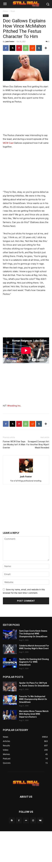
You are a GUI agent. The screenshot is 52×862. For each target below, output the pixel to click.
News (13, 11)
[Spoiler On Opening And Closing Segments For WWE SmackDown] (10, 663)
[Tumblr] (39, 48)
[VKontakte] (40, 820)
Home (5, 11)
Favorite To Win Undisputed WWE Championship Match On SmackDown (33, 699)
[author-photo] (26, 472)
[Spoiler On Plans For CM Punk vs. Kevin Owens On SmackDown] (10, 686)
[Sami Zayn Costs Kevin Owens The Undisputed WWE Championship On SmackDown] (10, 634)
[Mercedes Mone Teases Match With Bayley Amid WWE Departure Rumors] (10, 715)
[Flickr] (26, 820)
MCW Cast (8, 143)
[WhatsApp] (26, 48)
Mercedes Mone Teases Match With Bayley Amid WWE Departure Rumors (34, 714)
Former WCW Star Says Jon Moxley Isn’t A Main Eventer (14, 444)
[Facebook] (6, 48)
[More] (46, 48)
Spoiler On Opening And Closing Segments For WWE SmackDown (34, 662)
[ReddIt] (32, 48)
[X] (12, 48)
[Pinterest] (19, 48)
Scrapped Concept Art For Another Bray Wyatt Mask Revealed (37, 444)
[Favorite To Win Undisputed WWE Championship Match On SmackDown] (10, 700)
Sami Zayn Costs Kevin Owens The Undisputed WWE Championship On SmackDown (33, 634)
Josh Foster (9, 41)
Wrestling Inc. (14, 405)
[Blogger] (12, 820)
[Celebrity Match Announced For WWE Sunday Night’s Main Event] (10, 649)
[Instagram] (33, 820)
